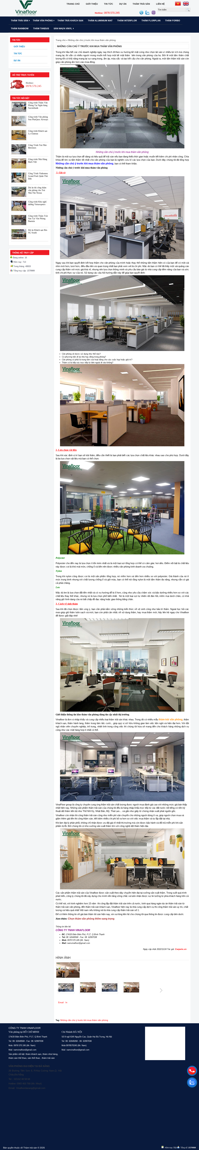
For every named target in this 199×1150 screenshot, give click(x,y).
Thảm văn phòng (43, 20)
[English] (186, 4)
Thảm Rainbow (19, 28)
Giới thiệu (92, 4)
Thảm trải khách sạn (70, 20)
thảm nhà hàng (50, 1054)
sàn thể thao (34, 1058)
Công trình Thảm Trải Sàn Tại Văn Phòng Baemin (38, 218)
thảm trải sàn (48, 1058)
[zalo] (192, 1082)
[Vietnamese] (178, 4)
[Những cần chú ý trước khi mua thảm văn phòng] (68, 977)
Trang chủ (73, 4)
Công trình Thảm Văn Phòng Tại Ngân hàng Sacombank (38, 105)
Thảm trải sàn (141, 4)
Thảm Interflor (127, 20)
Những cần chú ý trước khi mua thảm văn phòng (92, 40)
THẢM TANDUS (41, 28)
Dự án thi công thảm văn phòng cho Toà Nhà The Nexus (37, 190)
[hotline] (192, 1071)
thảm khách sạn (33, 1054)
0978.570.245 (107, 12)
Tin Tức (108, 4)
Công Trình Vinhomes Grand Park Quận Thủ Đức (38, 176)
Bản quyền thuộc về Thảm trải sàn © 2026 (24, 1147)
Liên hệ (160, 4)
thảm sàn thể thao (17, 1058)
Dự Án (122, 4)
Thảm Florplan (150, 20)
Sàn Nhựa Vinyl (63, 28)
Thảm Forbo (172, 20)
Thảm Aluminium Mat (100, 20)
